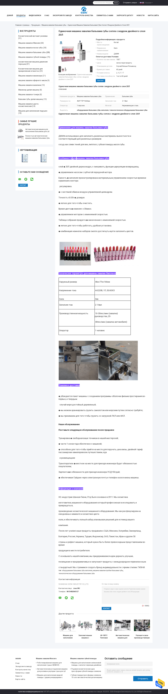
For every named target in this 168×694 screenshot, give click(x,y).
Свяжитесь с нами (104, 15)
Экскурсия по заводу (62, 15)
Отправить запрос (130, 3)
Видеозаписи (35, 15)
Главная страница (22, 25)
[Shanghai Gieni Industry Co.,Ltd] (84, 10)
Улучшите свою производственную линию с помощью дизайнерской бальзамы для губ (142, 636)
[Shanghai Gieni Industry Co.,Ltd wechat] (33, 179)
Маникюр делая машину (28, 90)
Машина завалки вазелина (29, 85)
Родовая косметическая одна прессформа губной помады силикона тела (86, 670)
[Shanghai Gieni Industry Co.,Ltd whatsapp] (27, 179)
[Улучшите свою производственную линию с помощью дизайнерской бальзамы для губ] (142, 625)
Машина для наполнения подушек (32, 111)
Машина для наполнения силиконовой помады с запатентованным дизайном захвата (86, 664)
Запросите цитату (125, 15)
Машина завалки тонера (28, 94)
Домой (10, 15)
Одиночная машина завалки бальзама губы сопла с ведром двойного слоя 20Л (75, 77)
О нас (46, 15)
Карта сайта (153, 15)
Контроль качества (84, 15)
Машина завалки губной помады (32, 57)
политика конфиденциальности (30, 692)
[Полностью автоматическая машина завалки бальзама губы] (20, 137)
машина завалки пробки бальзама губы (108, 570)
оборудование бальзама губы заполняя (77, 570)
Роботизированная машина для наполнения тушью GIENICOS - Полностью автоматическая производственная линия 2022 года (51, 664)
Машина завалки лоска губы (30, 48)
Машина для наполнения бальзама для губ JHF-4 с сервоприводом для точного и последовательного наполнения (68, 636)
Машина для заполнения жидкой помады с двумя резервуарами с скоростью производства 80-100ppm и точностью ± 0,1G (52, 676)
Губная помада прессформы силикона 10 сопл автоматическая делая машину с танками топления (86, 676)
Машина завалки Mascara (29, 43)
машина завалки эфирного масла (32, 80)
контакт (100, 80)
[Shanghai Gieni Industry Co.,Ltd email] (21, 179)
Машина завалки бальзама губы (54, 25)
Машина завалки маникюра (30, 76)
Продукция (35, 25)
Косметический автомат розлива (32, 36)
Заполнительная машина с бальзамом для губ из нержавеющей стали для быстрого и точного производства (85, 636)
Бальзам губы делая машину (30, 99)
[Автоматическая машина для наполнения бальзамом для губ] (20, 130)
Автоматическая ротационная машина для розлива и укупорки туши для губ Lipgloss (52, 670)
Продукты (20, 15)
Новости (140, 15)
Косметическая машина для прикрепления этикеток (30, 70)
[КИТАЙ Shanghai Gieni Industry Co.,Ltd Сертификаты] (24, 158)
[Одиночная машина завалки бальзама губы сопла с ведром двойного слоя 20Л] (75, 52)
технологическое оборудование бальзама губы (77, 573)
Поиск (116, 3)
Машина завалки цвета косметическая (28, 105)
